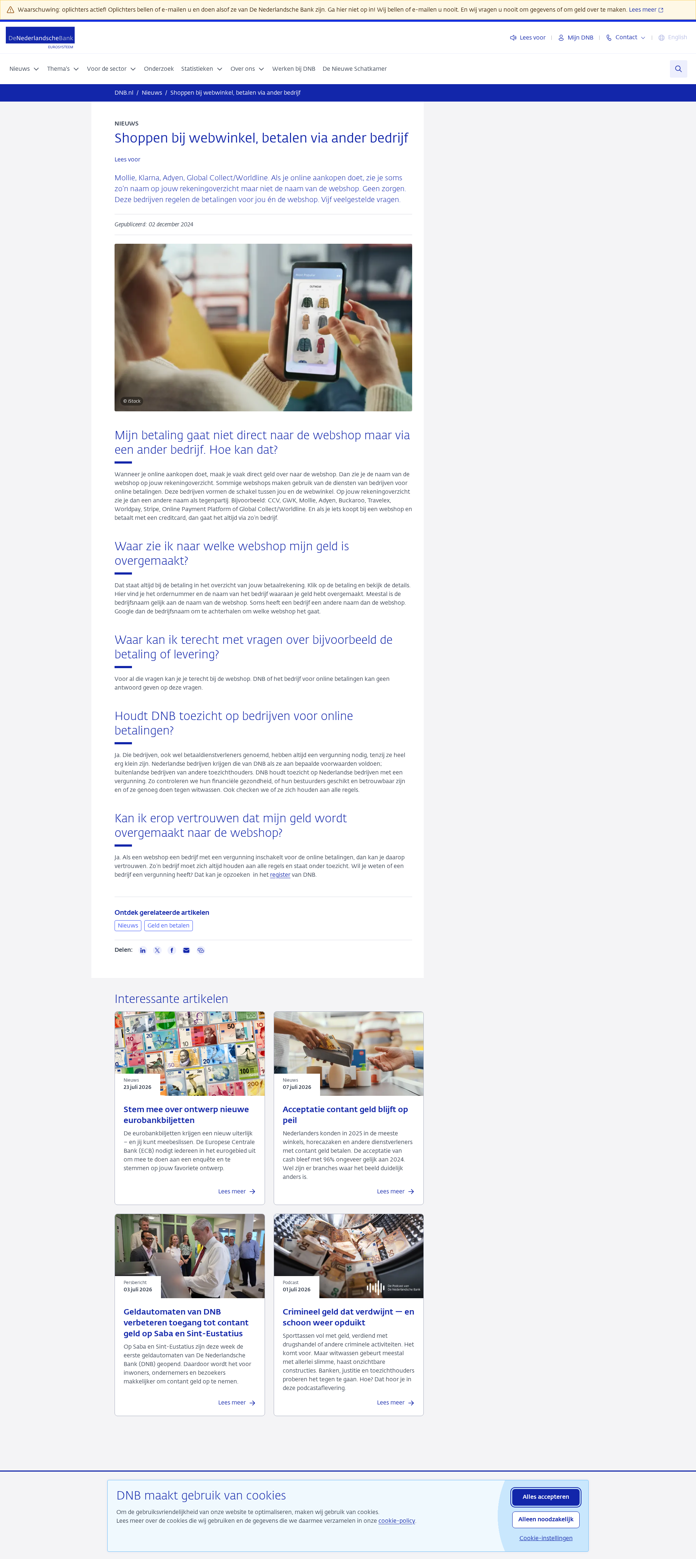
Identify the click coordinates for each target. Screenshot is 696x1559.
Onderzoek (159, 68)
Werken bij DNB (293, 68)
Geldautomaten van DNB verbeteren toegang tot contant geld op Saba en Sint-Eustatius (186, 1323)
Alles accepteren (546, 1497)
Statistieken (197, 68)
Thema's (58, 68)
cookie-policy (396, 1520)
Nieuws (19, 68)
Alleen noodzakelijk (545, 1520)
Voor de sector (107, 68)
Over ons (243, 68)
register (280, 874)
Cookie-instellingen (546, 1538)
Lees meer (643, 9)
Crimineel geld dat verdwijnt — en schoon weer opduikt (348, 1317)
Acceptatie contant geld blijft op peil (345, 1115)
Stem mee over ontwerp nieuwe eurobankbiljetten (186, 1115)
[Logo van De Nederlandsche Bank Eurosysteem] (40, 37)
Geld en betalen (169, 925)
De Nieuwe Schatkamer (355, 68)
